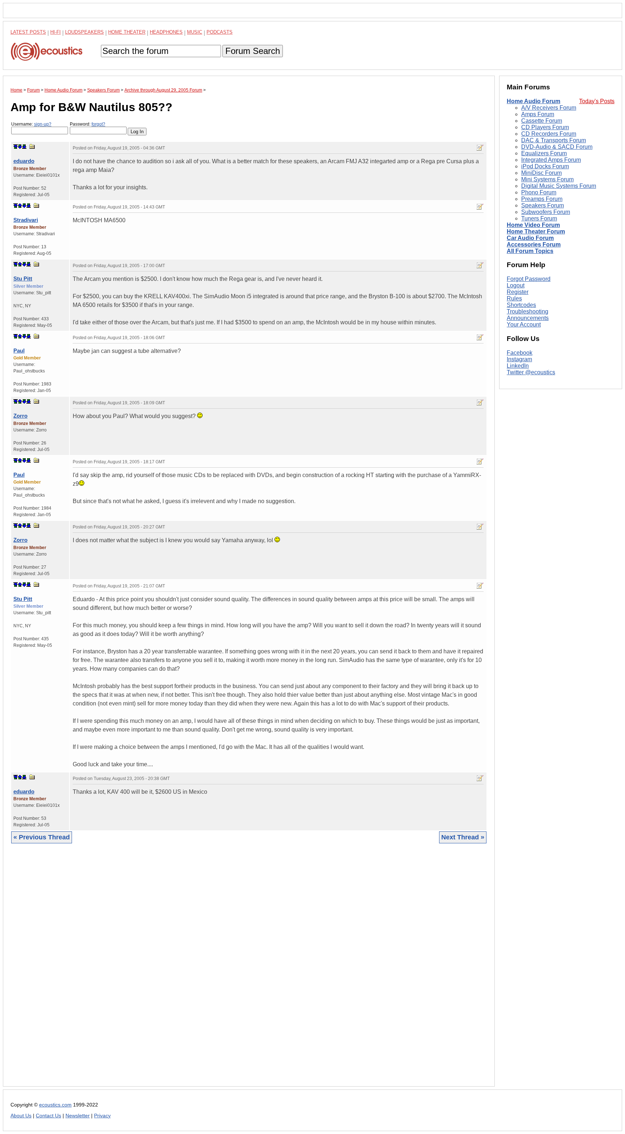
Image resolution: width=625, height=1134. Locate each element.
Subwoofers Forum (545, 212)
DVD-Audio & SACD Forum (556, 147)
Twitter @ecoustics (531, 372)
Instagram (519, 359)
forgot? (98, 124)
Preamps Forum (541, 199)
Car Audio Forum (530, 238)
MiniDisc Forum (541, 173)
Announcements (528, 318)
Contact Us (48, 1115)
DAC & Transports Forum (553, 140)
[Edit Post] (480, 148)
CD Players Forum (545, 127)
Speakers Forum (542, 205)
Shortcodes (521, 305)
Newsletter (77, 1115)
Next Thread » (462, 837)
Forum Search (252, 51)
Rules (514, 298)
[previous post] (20, 205)
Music (194, 32)
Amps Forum (537, 114)
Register (517, 292)
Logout (515, 285)
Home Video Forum (533, 225)
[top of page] (15, 146)
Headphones (166, 32)
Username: (31, 124)
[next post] (20, 146)
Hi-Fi (55, 32)
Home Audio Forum (533, 101)
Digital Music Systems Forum (558, 186)
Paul (19, 350)
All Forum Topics (530, 251)
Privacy (102, 1115)
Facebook (519, 353)
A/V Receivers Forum (548, 108)
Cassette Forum (541, 121)
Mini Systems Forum (547, 179)
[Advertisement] (227, 970)
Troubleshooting (527, 311)
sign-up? (42, 124)
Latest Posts (28, 32)
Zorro (20, 416)
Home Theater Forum (536, 231)
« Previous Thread (41, 837)
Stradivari (25, 220)
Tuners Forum (539, 218)
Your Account (524, 324)
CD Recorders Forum (548, 134)
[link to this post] (32, 146)
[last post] (24, 146)
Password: (87, 124)
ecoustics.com (55, 1105)
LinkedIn (518, 366)
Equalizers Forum (544, 153)
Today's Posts (597, 101)
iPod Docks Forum (545, 166)
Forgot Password (528, 279)
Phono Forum (538, 192)
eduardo (23, 161)
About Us (20, 1115)
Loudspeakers (84, 32)
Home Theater (126, 32)
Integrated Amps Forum (551, 160)
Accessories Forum (534, 244)
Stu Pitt (22, 278)
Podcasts (220, 32)
